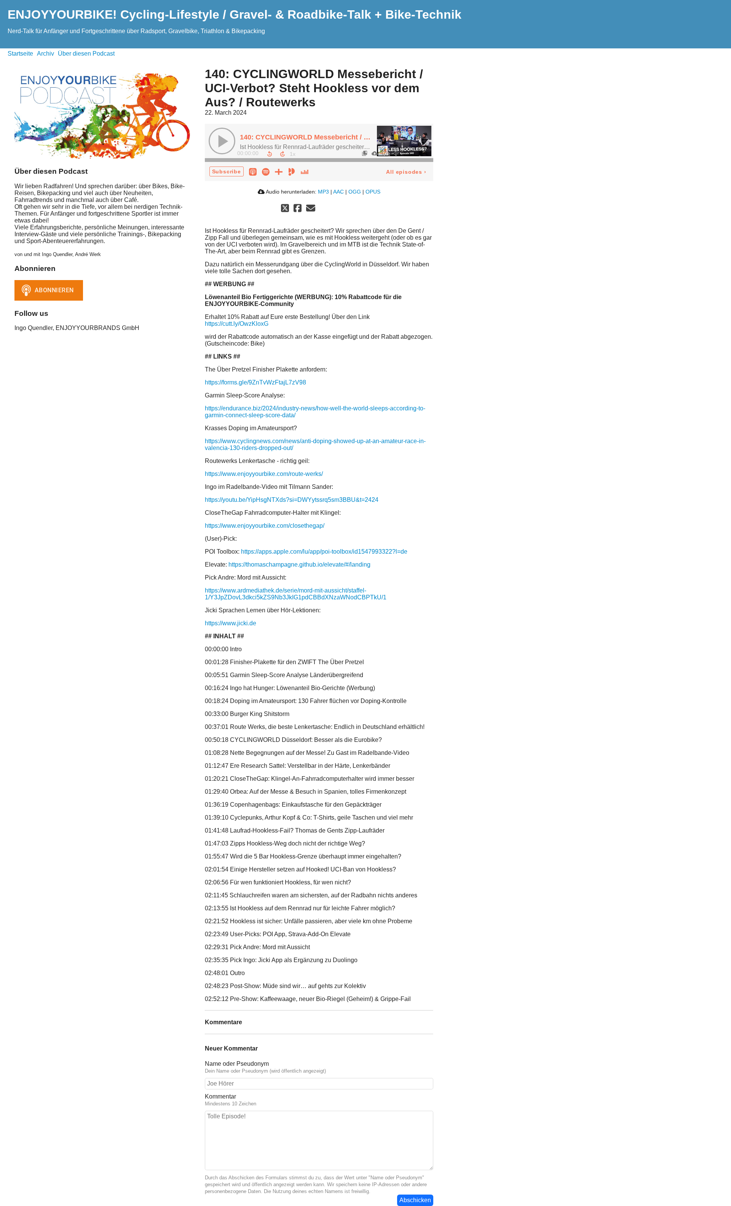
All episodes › (406, 172)
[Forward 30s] (282, 154)
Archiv (45, 53)
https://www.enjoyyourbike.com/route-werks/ (264, 474)
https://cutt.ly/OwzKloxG (236, 323)
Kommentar (220, 1096)
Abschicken (415, 1200)
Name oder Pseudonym (237, 1063)
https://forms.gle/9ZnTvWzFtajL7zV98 (255, 382)
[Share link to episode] (394, 153)
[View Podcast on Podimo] (291, 171)
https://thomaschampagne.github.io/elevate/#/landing (299, 564)
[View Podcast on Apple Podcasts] (253, 171)
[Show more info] (384, 153)
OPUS (373, 192)
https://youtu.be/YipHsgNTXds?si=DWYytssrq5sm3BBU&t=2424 (291, 499)
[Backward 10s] (269, 154)
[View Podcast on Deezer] (304, 171)
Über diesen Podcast (86, 53)
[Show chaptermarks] (364, 153)
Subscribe (226, 171)
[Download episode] (374, 153)
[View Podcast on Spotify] (266, 171)
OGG (354, 192)
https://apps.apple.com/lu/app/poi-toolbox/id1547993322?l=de (324, 551)
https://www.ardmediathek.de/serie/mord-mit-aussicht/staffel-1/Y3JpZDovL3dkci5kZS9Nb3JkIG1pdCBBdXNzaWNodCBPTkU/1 (295, 594)
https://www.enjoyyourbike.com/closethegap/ (264, 525)
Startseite (20, 53)
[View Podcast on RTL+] (279, 171)
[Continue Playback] (222, 141)
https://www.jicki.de (230, 623)
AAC (338, 192)
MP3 (323, 192)
